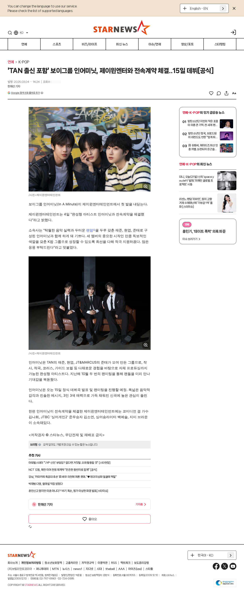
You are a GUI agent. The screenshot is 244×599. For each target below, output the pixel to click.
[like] (211, 93)
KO (21, 32)
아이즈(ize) (135, 568)
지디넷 (89, 568)
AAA (121, 568)
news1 (77, 568)
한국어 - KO (205, 555)
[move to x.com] (224, 566)
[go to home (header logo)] (122, 27)
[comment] (219, 93)
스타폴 (149, 568)
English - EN (199, 8)
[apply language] (223, 8)
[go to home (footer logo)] (22, 554)
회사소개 (13, 562)
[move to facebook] (216, 566)
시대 (99, 568)
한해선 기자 (14, 86)
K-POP (23, 62)
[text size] (234, 93)
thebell (110, 568)
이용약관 (103, 562)
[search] (10, 32)
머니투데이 (42, 568)
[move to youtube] (233, 566)
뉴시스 (66, 568)
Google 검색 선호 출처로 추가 (25, 93)
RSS (114, 562)
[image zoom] (145, 186)
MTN (55, 568)
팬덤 (89, 230)
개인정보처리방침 (31, 562)
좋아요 (92, 519)
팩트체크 (125, 562)
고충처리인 (72, 562)
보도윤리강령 (141, 562)
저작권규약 (88, 562)
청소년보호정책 (53, 562)
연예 (11, 62)
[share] (226, 93)
